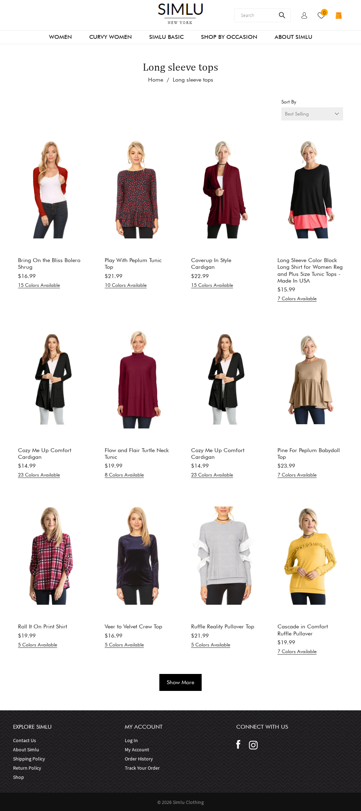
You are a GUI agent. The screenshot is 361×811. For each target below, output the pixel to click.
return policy (27, 768)
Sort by (288, 102)
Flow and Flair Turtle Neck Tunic (137, 453)
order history (139, 759)
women (60, 37)
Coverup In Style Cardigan (211, 263)
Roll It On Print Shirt (42, 626)
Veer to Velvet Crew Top (133, 626)
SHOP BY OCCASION (229, 37)
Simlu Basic (166, 37)
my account (137, 749)
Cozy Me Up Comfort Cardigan (44, 453)
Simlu (179, 802)
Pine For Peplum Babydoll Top (308, 453)
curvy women (110, 37)
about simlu (26, 749)
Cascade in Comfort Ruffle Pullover (302, 630)
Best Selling (297, 114)
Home (155, 79)
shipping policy (29, 759)
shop (18, 777)
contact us (24, 740)
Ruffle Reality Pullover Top (222, 626)
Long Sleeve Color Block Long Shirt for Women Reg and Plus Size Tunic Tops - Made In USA (310, 270)
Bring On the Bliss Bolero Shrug (49, 263)
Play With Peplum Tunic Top (133, 263)
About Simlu (293, 37)
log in (131, 740)
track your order (142, 768)
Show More (180, 682)
